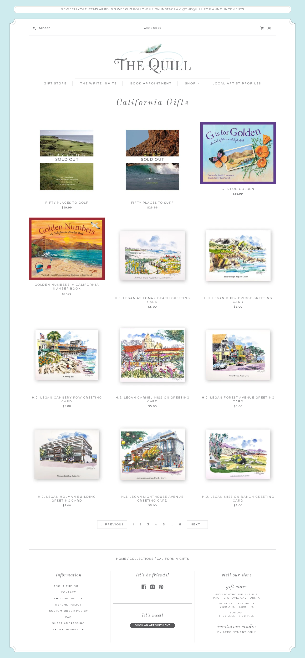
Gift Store (55, 83)
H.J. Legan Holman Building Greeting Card (67, 498)
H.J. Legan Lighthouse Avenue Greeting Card (152, 498)
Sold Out (67, 159)
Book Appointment (151, 83)
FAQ (68, 617)
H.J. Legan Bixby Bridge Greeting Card (238, 300)
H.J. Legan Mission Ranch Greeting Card (238, 498)
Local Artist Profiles (237, 83)
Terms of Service (68, 629)
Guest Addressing (68, 623)
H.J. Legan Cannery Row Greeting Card (67, 399)
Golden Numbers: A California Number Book (67, 286)
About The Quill (68, 586)
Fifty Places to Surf (152, 202)
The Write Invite (98, 83)
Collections (142, 558)
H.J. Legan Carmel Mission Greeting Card (152, 399)
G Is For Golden (238, 189)
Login (147, 28)
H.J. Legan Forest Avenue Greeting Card (238, 399)
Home (121, 558)
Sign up (157, 28)
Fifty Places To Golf (66, 202)
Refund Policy (68, 604)
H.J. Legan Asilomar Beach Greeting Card (152, 300)
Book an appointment (152, 625)
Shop (191, 83)
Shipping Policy (68, 598)
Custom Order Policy (68, 610)
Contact (68, 592)
